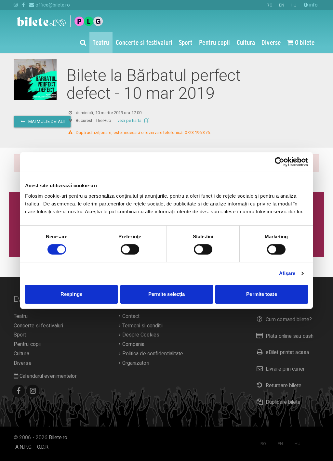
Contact (130, 316)
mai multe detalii (46, 121)
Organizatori (135, 363)
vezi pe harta (129, 120)
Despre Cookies (140, 335)
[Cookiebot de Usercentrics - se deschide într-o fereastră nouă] (279, 162)
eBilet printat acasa (287, 352)
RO (269, 5)
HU (294, 5)
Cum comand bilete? (289, 320)
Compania (132, 344)
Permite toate (261, 294)
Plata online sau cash (289, 336)
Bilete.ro (58, 438)
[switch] (130, 249)
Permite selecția (166, 294)
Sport (20, 335)
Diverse (23, 363)
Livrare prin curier (285, 369)
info (313, 4)
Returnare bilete (284, 386)
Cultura (21, 354)
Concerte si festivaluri (38, 326)
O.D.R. (43, 447)
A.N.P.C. (24, 447)
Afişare (287, 273)
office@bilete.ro (52, 4)
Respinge (71, 294)
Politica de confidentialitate (152, 354)
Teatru (21, 316)
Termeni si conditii (142, 326)
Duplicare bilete (283, 402)
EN (281, 5)
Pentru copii (27, 344)
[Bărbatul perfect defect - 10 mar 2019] (35, 79)
